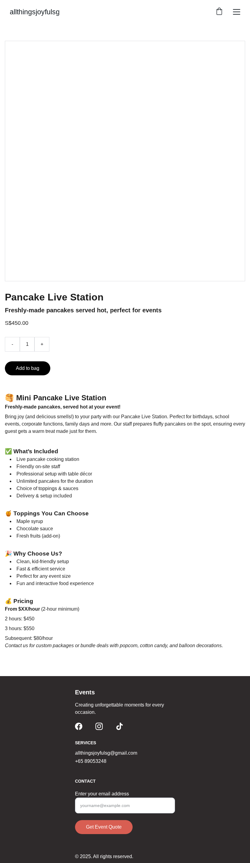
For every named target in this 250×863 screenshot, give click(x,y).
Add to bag (27, 368)
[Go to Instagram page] (99, 726)
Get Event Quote (104, 827)
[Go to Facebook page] (78, 726)
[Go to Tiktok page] (119, 726)
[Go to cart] (219, 11)
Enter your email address (102, 793)
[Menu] (236, 12)
